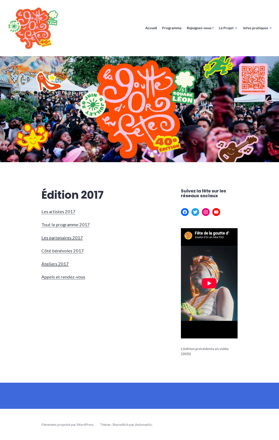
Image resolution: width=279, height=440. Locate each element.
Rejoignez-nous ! (200, 28)
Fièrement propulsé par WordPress (67, 424)
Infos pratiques (255, 28)
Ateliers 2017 (55, 263)
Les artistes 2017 (58, 211)
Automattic (143, 424)
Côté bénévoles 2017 (62, 250)
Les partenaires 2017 (62, 237)
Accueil (151, 28)
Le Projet (226, 28)
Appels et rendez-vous (63, 276)
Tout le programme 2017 (65, 224)
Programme (172, 28)
